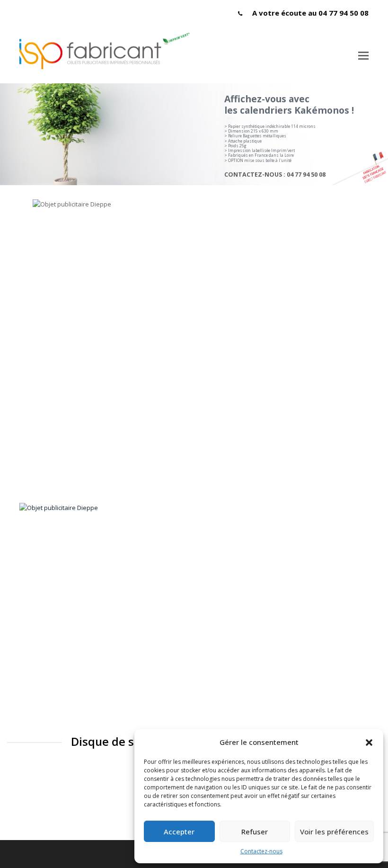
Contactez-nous (261, 851)
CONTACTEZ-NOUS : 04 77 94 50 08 (275, 175)
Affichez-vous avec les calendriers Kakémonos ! (289, 104)
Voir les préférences (334, 831)
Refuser (254, 831)
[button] (369, 742)
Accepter (179, 831)
